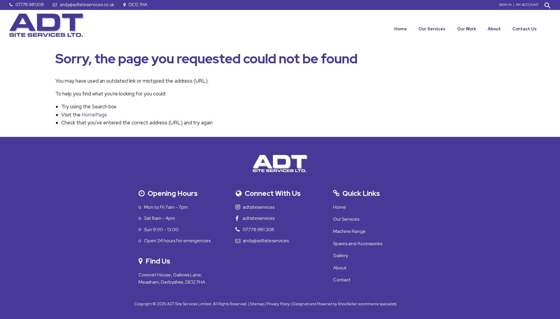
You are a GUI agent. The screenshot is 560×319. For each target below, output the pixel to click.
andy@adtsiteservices (269, 241)
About (494, 29)
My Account (527, 4)
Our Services (432, 29)
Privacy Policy (278, 303)
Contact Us (524, 29)
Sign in (505, 4)
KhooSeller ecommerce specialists (367, 303)
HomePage (94, 114)
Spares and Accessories (357, 243)
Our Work (466, 29)
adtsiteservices (261, 207)
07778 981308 (29, 5)
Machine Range (349, 231)
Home (400, 29)
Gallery (340, 255)
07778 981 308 (261, 229)
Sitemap (257, 303)
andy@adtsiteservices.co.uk (87, 5)
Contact (342, 280)
